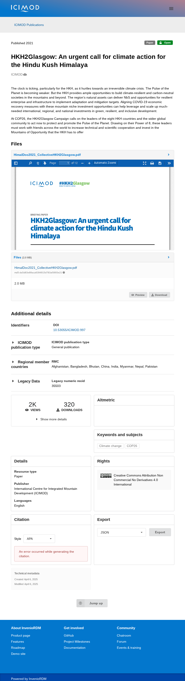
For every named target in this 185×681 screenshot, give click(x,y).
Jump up (96, 603)
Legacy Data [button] (29, 381)
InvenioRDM (37, 679)
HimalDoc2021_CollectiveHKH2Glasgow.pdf (45, 267)
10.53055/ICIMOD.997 (69, 330)
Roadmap (18, 647)
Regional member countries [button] (30, 364)
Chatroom (124, 635)
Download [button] (161, 295)
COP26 (132, 446)
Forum (121, 641)
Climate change (110, 446)
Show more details (53, 419)
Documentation (75, 647)
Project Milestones (77, 641)
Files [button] (23, 257)
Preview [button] (140, 295)
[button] (92, 155)
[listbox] (39, 538)
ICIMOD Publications (29, 25)
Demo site (18, 654)
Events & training (129, 647)
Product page (20, 635)
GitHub (69, 635)
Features (17, 641)
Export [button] (160, 532)
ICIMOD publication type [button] (25, 345)
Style (17, 539)
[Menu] (171, 8)
